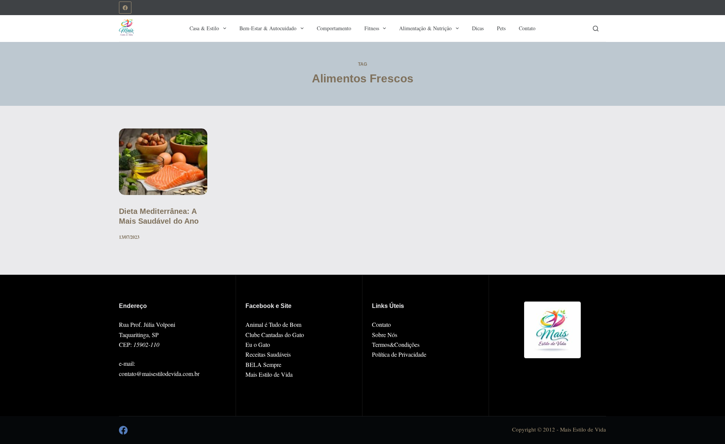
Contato (527, 28)
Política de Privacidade (399, 354)
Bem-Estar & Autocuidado (267, 28)
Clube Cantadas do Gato (274, 335)
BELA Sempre (263, 364)
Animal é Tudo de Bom (273, 324)
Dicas (478, 28)
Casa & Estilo (204, 28)
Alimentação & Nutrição (425, 28)
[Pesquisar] (596, 28)
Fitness (371, 28)
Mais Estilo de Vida (269, 374)
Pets (501, 28)
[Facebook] (125, 8)
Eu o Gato (257, 344)
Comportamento (334, 28)
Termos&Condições (396, 344)
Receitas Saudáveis (268, 354)
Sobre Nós (384, 335)
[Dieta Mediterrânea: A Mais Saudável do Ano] (163, 161)
